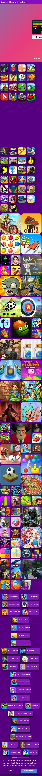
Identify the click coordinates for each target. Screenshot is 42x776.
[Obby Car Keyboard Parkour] (31, 100)
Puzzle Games (24, 619)
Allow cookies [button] (29, 770)
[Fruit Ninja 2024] (4, 211)
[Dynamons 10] (22, 154)
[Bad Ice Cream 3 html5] (4, 192)
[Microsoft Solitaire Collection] (22, 81)
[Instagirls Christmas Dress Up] (13, 90)
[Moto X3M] (4, 183)
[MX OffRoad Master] (4, 90)
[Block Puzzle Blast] (13, 192)
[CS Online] (31, 173)
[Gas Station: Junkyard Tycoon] (13, 202)
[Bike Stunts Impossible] (22, 173)
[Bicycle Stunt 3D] (4, 154)
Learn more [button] (32, 765)
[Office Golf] (31, 90)
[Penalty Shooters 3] (4, 164)
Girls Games (33, 612)
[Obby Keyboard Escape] (13, 100)
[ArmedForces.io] (31, 164)
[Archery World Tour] (31, 183)
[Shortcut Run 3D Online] (13, 173)
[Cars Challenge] (4, 202)
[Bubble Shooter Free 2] (13, 71)
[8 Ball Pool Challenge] (13, 211)
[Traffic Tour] (13, 164)
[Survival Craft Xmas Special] (31, 192)
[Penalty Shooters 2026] (22, 192)
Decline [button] (11, 770)
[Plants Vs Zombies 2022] (13, 183)
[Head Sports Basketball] (31, 81)
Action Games (34, 604)
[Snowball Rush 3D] (31, 202)
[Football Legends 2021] (31, 71)
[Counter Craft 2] (4, 71)
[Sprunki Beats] (13, 154)
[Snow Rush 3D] (22, 164)
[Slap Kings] (13, 81)
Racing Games (33, 596)
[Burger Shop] (4, 81)
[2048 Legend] (22, 71)
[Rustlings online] (4, 100)
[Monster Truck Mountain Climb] (22, 202)
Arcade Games (14, 612)
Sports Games (13, 604)
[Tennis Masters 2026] (31, 154)
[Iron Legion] (22, 100)
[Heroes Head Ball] (22, 183)
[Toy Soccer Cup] (22, 90)
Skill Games (13, 596)
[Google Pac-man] (4, 173)
